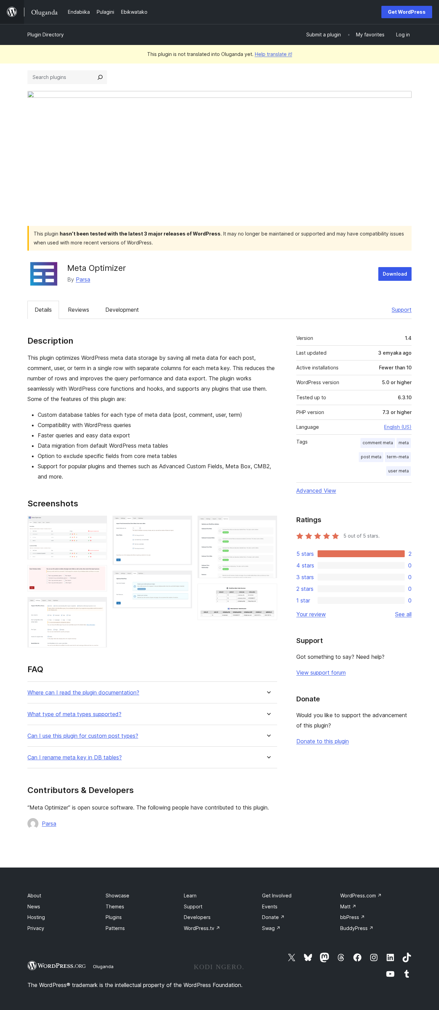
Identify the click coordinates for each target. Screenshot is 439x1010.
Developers (197, 917)
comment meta (378, 442)
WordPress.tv (202, 928)
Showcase (117, 895)
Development (122, 309)
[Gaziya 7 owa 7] (267, 592)
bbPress (352, 917)
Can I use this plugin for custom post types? (82, 736)
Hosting (36, 917)
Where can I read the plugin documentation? (83, 692)
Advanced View (316, 490)
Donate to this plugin (322, 741)
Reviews (78, 309)
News (33, 906)
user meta (398, 470)
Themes (115, 906)
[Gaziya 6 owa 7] (267, 524)
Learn (190, 895)
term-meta (398, 456)
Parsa (83, 279)
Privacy (35, 928)
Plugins (114, 917)
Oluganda (103, 966)
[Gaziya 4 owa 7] (182, 524)
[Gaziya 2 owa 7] (97, 574)
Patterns (115, 928)
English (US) (398, 427)
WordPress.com (361, 895)
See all (403, 614)
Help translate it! (273, 54)
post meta (371, 456)
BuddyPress (356, 928)
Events (269, 906)
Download (395, 274)
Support (402, 309)
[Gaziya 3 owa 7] (97, 606)
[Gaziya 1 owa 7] (97, 524)
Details (43, 309)
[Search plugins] (100, 77)
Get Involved (277, 895)
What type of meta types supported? (74, 714)
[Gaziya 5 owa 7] (182, 579)
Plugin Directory (45, 34)
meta (404, 442)
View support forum (321, 672)
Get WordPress (407, 12)
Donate (273, 917)
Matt (348, 906)
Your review (311, 614)
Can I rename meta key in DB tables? (74, 757)
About (34, 895)
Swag (271, 928)
